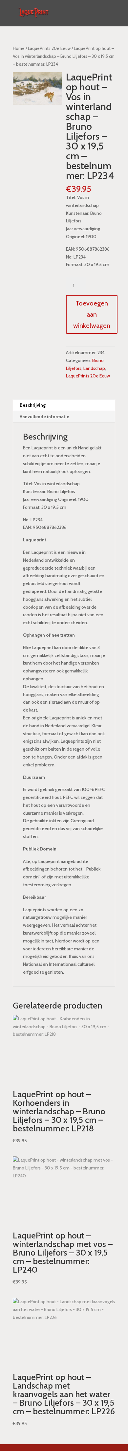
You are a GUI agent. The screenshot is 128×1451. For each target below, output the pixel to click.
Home (19, 48)
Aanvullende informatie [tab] (44, 416)
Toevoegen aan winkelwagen (91, 314)
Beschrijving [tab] (33, 405)
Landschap (94, 368)
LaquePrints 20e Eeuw (49, 48)
